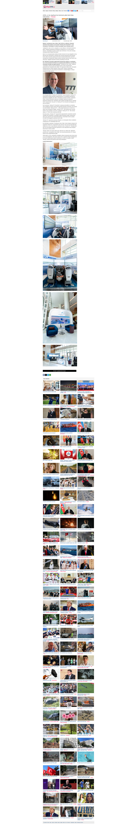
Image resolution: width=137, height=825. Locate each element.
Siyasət (47, 10)
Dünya (54, 10)
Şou (62, 10)
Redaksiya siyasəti (80, 822)
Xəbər (44, 10)
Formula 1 (65, 10)
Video (48, 822)
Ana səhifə (45, 822)
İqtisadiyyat (45, 40)
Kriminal (50, 10)
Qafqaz (56, 10)
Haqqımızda (72, 822)
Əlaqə (76, 822)
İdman (60, 10)
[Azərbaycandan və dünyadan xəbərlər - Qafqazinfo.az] (49, 6)
